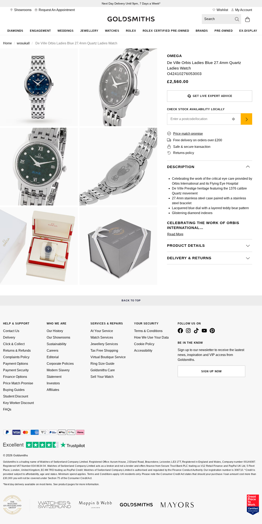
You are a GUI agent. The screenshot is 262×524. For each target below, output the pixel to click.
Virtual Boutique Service (108, 357)
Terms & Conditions (148, 331)
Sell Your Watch (102, 376)
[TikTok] (197, 332)
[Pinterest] (213, 332)
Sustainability (56, 344)
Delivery (9, 337)
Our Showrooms (58, 337)
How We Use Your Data (151, 337)
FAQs (7, 409)
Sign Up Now (211, 371)
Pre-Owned (224, 30)
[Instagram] (189, 332)
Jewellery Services (104, 344)
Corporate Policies (60, 363)
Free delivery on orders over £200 (197, 140)
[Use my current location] (233, 119)
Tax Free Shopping (104, 350)
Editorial (53, 357)
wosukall (23, 43)
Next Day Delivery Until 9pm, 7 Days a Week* (131, 3)
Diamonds (15, 30)
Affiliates (53, 390)
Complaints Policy (16, 357)
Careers (52, 350)
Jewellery (89, 30)
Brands (202, 30)
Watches (112, 30)
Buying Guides (14, 390)
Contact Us (11, 331)
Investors (53, 383)
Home (7, 43)
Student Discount (15, 396)
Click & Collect (14, 344)
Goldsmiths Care (102, 370)
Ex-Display (248, 30)
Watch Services (101, 337)
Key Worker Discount (18, 403)
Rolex (131, 30)
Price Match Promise (18, 383)
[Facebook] (181, 332)
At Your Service (101, 331)
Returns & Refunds (17, 350)
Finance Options (15, 376)
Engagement (40, 30)
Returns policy (183, 153)
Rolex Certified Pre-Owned (166, 30)
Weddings (66, 30)
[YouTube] (205, 332)
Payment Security (16, 370)
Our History (55, 331)
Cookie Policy (144, 344)
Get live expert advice (212, 96)
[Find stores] (246, 119)
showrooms (22, 10)
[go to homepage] (131, 19)
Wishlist (222, 10)
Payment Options (15, 363)
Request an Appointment (56, 10)
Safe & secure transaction (191, 146)
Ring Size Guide (102, 363)
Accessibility (143, 350)
